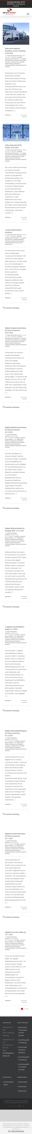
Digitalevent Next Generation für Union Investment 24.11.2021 (15, 836)
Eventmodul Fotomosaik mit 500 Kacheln (22, 1031)
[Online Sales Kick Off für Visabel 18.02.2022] (16, 132)
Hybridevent (23, 60)
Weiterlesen (7, 115)
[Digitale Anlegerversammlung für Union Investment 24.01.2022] (16, 315)
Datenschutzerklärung (17, 1131)
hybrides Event (16, 60)
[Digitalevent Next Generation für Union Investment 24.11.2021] (16, 821)
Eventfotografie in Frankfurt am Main (23, 1067)
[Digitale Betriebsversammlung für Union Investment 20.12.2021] (16, 414)
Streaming (18, 65)
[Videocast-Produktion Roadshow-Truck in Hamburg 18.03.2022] (16, 34)
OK (9, 1131)
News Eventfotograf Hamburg (14, 55)
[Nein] (30, 1128)
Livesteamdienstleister (18, 239)
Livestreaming (16, 63)
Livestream (19, 57)
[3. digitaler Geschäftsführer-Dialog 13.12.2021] (16, 614)
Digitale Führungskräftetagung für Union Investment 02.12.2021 (15, 733)
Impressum (22, 1086)
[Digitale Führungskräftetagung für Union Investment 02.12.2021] (16, 718)
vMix (11, 244)
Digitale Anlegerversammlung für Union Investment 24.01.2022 (15, 330)
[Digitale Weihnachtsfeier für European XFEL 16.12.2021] (16, 515)
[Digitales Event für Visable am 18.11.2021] (16, 922)
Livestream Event (15, 62)
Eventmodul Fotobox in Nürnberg (22, 1049)
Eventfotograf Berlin (8, 1083)
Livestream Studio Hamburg (11, 59)
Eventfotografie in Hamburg (23, 1041)
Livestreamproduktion (10, 65)
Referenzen (22, 1091)
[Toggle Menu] (28, 14)
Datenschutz (22, 1082)
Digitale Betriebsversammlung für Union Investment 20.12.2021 (15, 429)
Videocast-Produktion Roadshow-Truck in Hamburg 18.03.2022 (15, 51)
